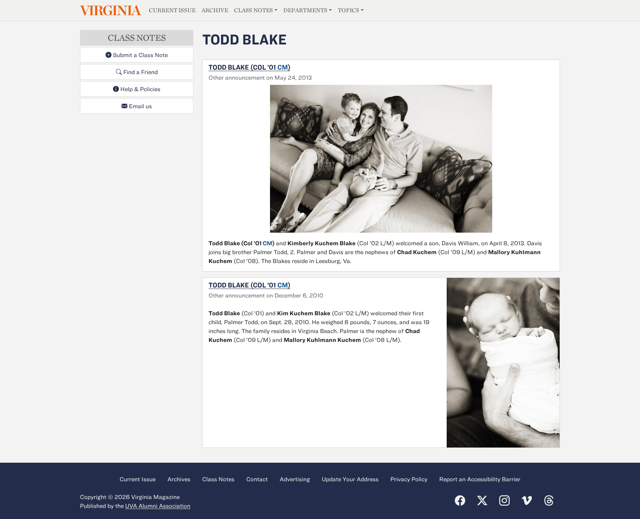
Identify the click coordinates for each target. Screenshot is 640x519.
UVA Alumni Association (157, 505)
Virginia (110, 10)
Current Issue (172, 10)
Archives (178, 479)
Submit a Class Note (139, 54)
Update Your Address (350, 479)
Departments (305, 10)
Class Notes (253, 10)
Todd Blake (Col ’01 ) (249, 67)
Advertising (295, 479)
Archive (214, 10)
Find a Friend (140, 72)
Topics (348, 10)
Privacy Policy (408, 479)
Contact (257, 479)
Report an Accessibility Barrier (479, 479)
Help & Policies (139, 89)
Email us (139, 106)
